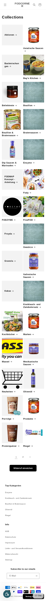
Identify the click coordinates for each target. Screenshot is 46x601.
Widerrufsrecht (11, 554)
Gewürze (28, 247)
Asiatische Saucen (33, 48)
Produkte (28, 419)
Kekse (7, 291)
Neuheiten (7, 391)
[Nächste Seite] (30, 457)
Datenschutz (10, 537)
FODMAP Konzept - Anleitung (9, 179)
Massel (5, 361)
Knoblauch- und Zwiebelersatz (31, 305)
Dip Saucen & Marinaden (9, 164)
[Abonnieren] (36, 576)
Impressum (10, 543)
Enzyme (27, 163)
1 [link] (16, 457)
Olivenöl (27, 391)
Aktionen (9, 35)
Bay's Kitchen (30, 78)
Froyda (8, 234)
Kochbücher (8, 334)
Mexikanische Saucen (30, 363)
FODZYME (7, 220)
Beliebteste (8, 105)
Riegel (26, 446)
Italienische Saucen (29, 275)
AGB (7, 531)
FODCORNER (19, 596)
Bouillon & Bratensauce (8, 134)
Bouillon (27, 105)
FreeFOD (28, 220)
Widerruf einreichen (23, 468)
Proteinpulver (9, 446)
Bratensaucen (30, 132)
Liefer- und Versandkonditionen (19, 548)
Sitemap (8, 560)
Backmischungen (11, 65)
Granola (8, 261)
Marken (27, 334)
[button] (5, 5)
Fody (25, 193)
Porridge (6, 419)
